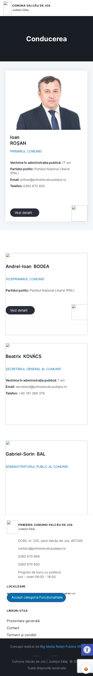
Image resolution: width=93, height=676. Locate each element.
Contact (13, 628)
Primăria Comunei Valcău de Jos (45, 524)
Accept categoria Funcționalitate (37, 597)
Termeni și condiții (21, 635)
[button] (75, 8)
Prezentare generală (23, 621)
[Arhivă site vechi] (46, 655)
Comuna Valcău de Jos (31, 5)
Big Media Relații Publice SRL (61, 646)
